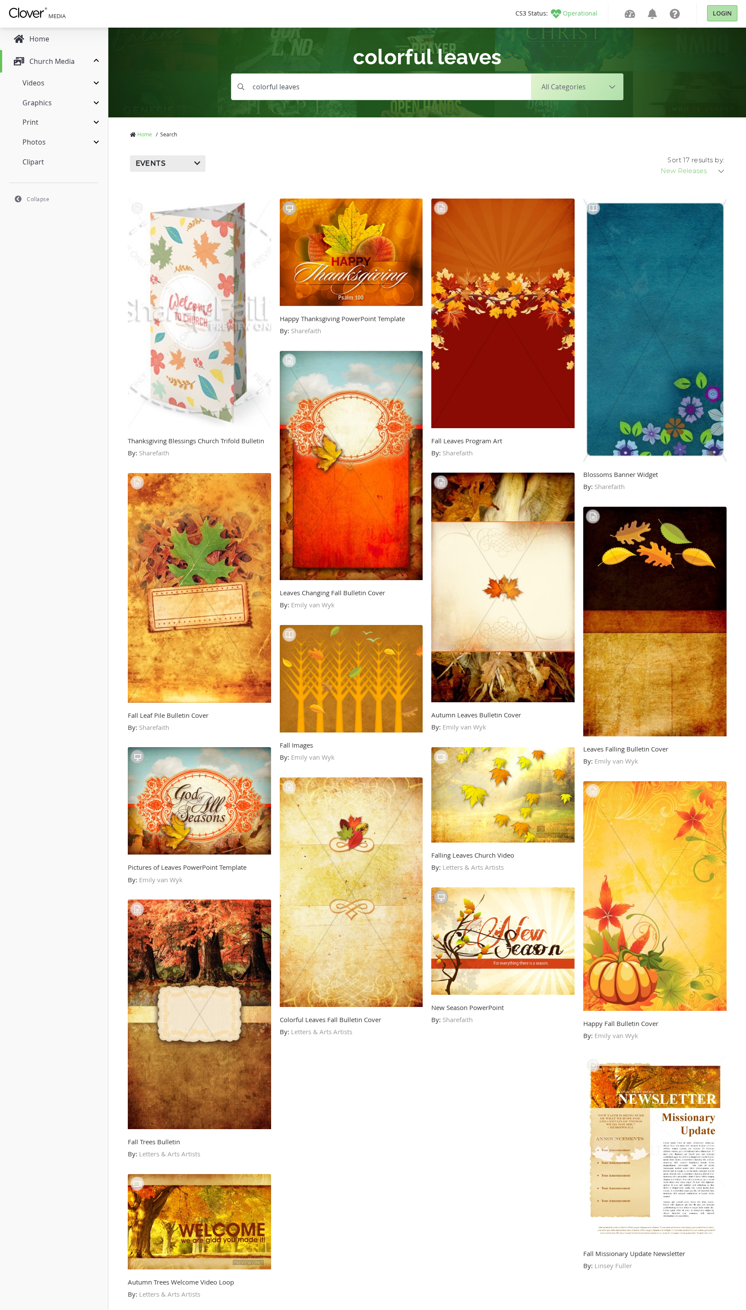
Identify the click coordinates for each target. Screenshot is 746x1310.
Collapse (38, 199)
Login (722, 13)
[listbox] (693, 171)
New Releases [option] (684, 171)
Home (144, 134)
